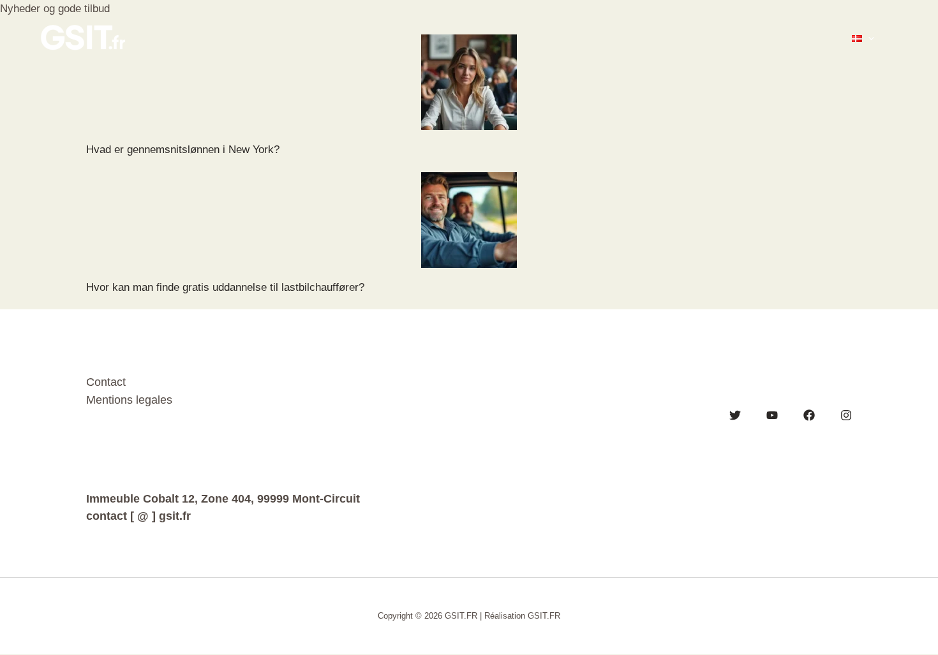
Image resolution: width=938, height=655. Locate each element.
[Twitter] (735, 415)
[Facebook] (809, 415)
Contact (106, 382)
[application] (868, 38)
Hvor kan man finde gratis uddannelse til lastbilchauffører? (225, 287)
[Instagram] (846, 415)
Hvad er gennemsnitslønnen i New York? (182, 150)
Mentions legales (129, 400)
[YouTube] (772, 415)
